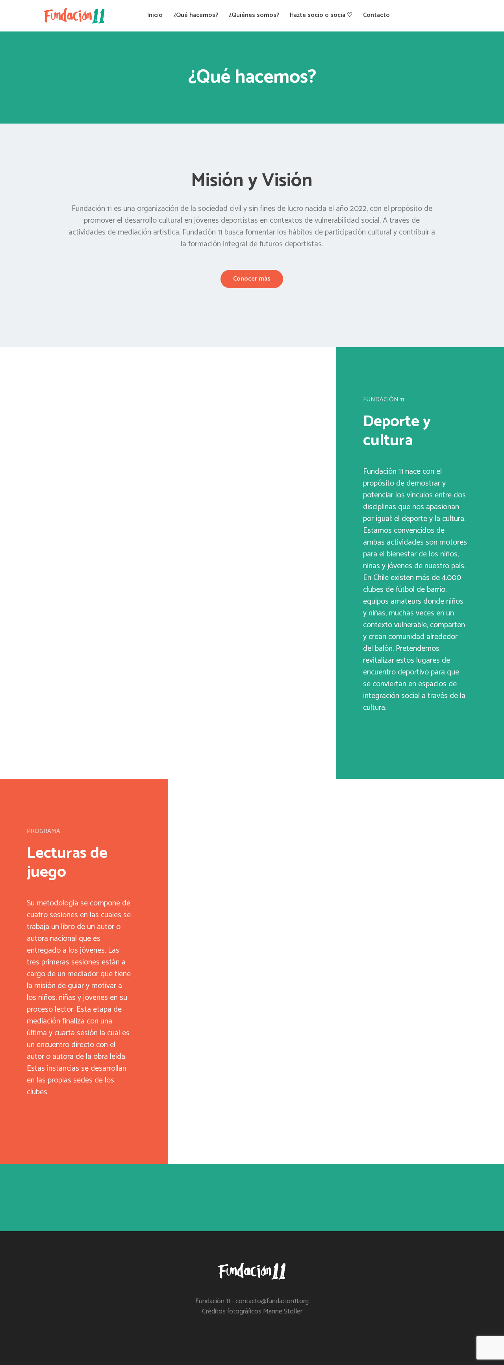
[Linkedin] (448, 16)
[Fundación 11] (252, 1272)
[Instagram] (435, 16)
